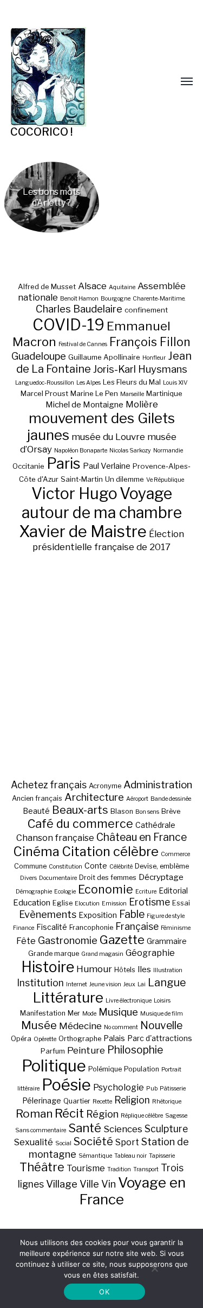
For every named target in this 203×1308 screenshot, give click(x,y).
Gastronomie (67, 940)
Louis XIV (175, 382)
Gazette (122, 939)
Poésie (66, 1084)
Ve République (165, 479)
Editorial (173, 890)
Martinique (164, 393)
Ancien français (37, 798)
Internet (76, 984)
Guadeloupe (38, 356)
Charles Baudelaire (79, 309)
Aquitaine (122, 287)
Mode (89, 1013)
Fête (26, 940)
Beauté (36, 810)
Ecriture (145, 891)
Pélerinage (41, 1100)
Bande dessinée (170, 798)
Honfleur (154, 357)
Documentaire (58, 878)
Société (93, 1141)
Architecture (94, 797)
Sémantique (95, 1155)
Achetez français (49, 784)
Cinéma (36, 851)
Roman (34, 1113)
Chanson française (55, 837)
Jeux (129, 984)
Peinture (86, 1050)
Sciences (122, 1129)
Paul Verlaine (106, 466)
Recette (102, 1101)
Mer (74, 1013)
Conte (95, 865)
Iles (144, 969)
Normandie (168, 450)
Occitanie (28, 466)
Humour (94, 969)
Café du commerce (80, 823)
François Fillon (150, 342)
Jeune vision (105, 984)
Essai (181, 903)
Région (102, 1114)
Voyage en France (132, 1191)
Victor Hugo (74, 493)
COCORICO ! (41, 131)
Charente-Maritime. (159, 298)
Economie (105, 889)
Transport (146, 1169)
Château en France (141, 837)
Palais (114, 1038)
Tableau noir (130, 1155)
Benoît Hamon (79, 298)
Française (137, 926)
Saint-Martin (82, 479)
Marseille (132, 394)
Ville (89, 1184)
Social (63, 1143)
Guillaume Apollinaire (104, 357)
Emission (114, 903)
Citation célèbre (110, 851)
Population (141, 1069)
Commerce (175, 854)
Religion (132, 1100)
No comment (121, 1027)
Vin (108, 1184)
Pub (152, 1088)
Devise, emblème (162, 866)
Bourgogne (115, 298)
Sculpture (166, 1128)
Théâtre (41, 1167)
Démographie (34, 891)
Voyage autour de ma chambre (102, 503)
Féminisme (176, 927)
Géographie (150, 952)
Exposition (97, 915)
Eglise (63, 903)
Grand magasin (102, 954)
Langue (167, 982)
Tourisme (86, 1168)
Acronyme (105, 786)
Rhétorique (166, 1101)
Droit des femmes (107, 877)
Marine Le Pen (94, 393)
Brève (170, 811)
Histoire (47, 967)
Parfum (53, 1051)
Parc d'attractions (159, 1038)
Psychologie (118, 1087)
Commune (30, 866)
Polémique (105, 1069)
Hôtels (124, 970)
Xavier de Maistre (83, 531)
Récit (69, 1113)
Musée (39, 1025)
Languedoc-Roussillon (44, 382)
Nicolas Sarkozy (130, 450)
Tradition (119, 1169)
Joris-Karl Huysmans (140, 369)
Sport (127, 1142)
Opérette (45, 1039)
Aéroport (137, 798)
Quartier (76, 1101)
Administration (157, 785)
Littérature (68, 997)
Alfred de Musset (47, 286)
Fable (132, 914)
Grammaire (167, 941)
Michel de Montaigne (84, 405)
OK (104, 1291)
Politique (54, 1065)
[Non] (154, 1268)
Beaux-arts (80, 809)
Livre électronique (129, 1000)
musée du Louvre (108, 436)
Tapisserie (162, 1155)
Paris (64, 464)
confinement (146, 309)
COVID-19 (68, 324)
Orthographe (79, 1039)
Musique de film (161, 1013)
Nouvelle (161, 1025)
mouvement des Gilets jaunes (101, 426)
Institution (40, 982)
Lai (141, 984)
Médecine (80, 1025)
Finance (23, 927)
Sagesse (176, 1115)
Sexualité (33, 1142)
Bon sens (147, 811)
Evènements (47, 914)
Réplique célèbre (142, 1115)
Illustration (167, 970)
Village (61, 1184)
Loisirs (162, 1000)
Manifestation (43, 1013)
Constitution (65, 866)
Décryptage (161, 877)
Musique (118, 1012)
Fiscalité (51, 926)
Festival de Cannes (82, 344)
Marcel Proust (44, 393)
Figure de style (166, 916)
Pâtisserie (173, 1088)
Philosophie (135, 1049)
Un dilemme (124, 479)
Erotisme (149, 902)
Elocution (87, 903)
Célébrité (121, 866)
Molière (142, 404)
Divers (28, 878)
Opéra (21, 1039)
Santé (84, 1127)
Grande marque (53, 953)
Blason (121, 811)
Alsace (92, 285)
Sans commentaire (40, 1130)
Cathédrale (155, 825)
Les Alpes (88, 382)
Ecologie (65, 891)
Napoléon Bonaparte (80, 450)
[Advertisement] (101, 665)
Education (31, 902)
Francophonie (91, 927)
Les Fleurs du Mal (132, 382)
